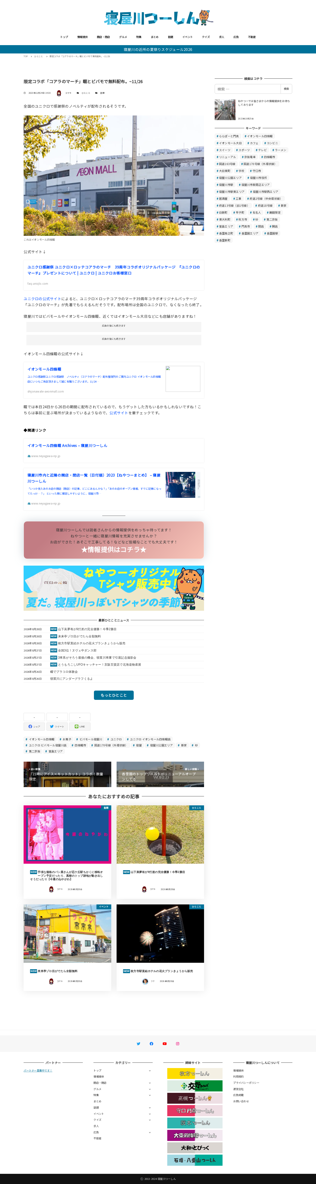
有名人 (257, 212)
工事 (239, 198)
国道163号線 (227, 164)
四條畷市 (80, 745)
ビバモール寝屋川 (90, 739)
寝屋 (138, 745)
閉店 (261, 226)
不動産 (252, 37)
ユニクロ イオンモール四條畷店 (149, 739)
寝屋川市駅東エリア (232, 191)
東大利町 (224, 219)
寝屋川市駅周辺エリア (256, 185)
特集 (139, 37)
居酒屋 (223, 198)
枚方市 (243, 219)
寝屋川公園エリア (161, 745)
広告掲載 (238, 1095)
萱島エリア (55, 751)
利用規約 (238, 1076)
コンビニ (272, 143)
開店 (275, 226)
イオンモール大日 (230, 143)
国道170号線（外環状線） (111, 745)
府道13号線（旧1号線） (234, 205)
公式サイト (118, 412)
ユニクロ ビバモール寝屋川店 (47, 745)
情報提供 (82, 37)
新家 (183, 745)
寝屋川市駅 (226, 185)
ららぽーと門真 (229, 136)
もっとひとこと (114, 695)
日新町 (223, 212)
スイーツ (224, 150)
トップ (64, 37)
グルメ (123, 37)
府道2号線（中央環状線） (266, 198)
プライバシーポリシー (246, 1082)
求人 (221, 37)
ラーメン (280, 150)
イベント (187, 37)
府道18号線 (265, 205)
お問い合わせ (241, 1101)
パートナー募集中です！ (38, 1070)
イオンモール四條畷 (41, 739)
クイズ (206, 37)
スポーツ (244, 150)
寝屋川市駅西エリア (265, 191)
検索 (286, 88)
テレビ (262, 150)
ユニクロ (116, 739)
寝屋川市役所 (258, 178)
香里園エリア (250, 233)
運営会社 (238, 1089)
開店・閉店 (103, 37)
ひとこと (86, 92)
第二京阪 (34, 751)
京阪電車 (250, 157)
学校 (241, 171)
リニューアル (227, 157)
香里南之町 (226, 233)
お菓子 (66, 739)
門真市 (246, 226)
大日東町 (224, 171)
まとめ (155, 37)
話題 (170, 37)
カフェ (254, 143)
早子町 (240, 212)
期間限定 (275, 212)
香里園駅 (272, 233)
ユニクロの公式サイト (42, 298)
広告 (236, 37)
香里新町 (224, 240)
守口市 (257, 171)
